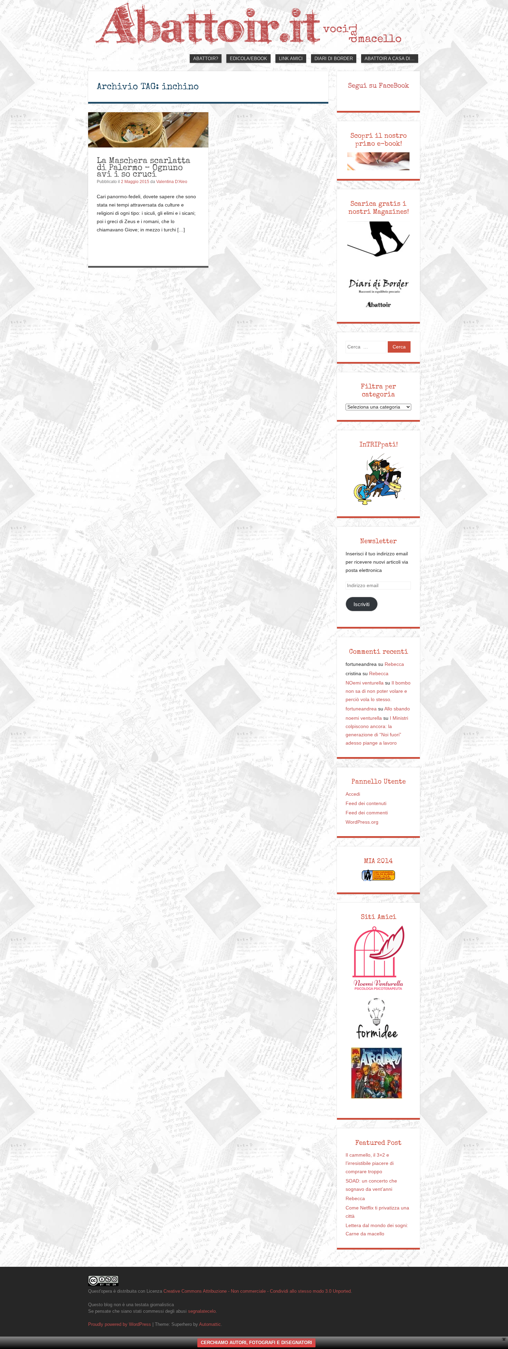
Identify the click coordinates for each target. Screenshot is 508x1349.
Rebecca (394, 664)
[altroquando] (377, 1073)
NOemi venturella (365, 683)
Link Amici (291, 58)
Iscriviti (361, 604)
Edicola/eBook (248, 58)
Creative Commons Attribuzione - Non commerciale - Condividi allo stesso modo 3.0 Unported (257, 1291)
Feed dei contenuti (366, 803)
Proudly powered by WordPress (119, 1324)
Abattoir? (205, 58)
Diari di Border (333, 58)
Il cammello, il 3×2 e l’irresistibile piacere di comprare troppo (370, 1163)
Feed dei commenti (367, 812)
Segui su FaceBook (378, 86)
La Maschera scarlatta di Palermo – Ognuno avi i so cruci (143, 167)
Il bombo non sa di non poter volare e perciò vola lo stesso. (378, 691)
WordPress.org (362, 822)
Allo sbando (397, 708)
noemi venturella (364, 718)
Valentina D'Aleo (171, 181)
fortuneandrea (361, 708)
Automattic (210, 1324)
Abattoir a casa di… (390, 58)
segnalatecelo (202, 1311)
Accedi (353, 794)
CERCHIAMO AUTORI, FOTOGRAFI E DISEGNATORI (256, 1342)
